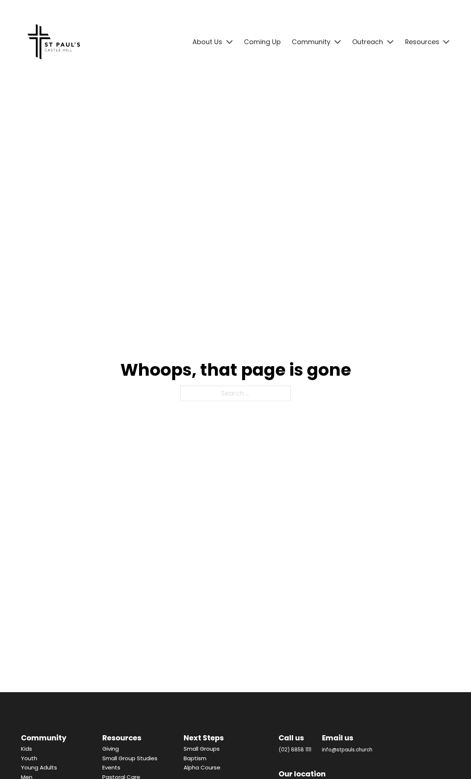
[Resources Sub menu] (446, 42)
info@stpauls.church (347, 749)
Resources (422, 41)
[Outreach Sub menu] (390, 42)
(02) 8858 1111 (295, 749)
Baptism (195, 758)
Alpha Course (202, 767)
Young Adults (39, 767)
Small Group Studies (129, 758)
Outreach (367, 41)
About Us (207, 41)
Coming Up (262, 41)
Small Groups (202, 749)
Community (311, 41)
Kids (26, 749)
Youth (29, 758)
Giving (110, 749)
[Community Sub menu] (337, 42)
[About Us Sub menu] (229, 42)
